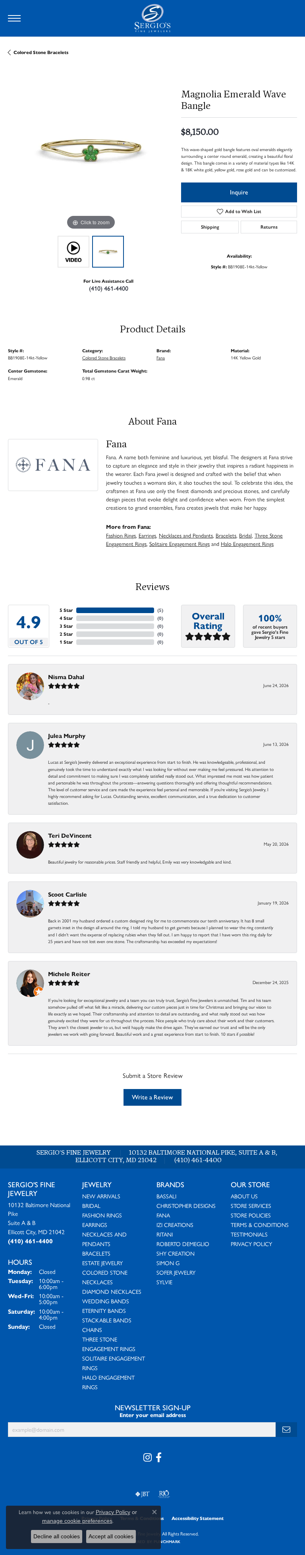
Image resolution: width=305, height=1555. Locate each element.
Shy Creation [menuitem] (175, 1253)
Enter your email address (153, 1415)
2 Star (66, 634)
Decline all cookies (56, 1536)
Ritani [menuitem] (164, 1234)
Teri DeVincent (70, 835)
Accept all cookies (111, 1536)
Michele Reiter (69, 974)
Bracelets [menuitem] (96, 1253)
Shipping (210, 227)
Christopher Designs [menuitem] (186, 1205)
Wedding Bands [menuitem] (105, 1301)
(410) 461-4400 (108, 288)
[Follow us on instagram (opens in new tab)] (147, 1457)
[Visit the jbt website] (142, 1494)
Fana (160, 357)
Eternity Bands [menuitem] (104, 1310)
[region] (90, 149)
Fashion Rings (121, 535)
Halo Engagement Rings (247, 543)
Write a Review (152, 1097)
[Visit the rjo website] (164, 1494)
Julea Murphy (66, 736)
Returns (269, 227)
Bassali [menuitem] (166, 1196)
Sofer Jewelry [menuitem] (175, 1272)
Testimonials (249, 1234)
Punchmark (167, 1541)
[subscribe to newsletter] (286, 1429)
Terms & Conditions (260, 1225)
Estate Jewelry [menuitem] (102, 1263)
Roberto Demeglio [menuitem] (182, 1244)
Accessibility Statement (198, 1518)
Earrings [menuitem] (94, 1225)
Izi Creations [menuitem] (174, 1225)
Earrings (147, 535)
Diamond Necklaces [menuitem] (111, 1291)
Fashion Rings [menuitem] (102, 1215)
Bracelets (226, 535)
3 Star (66, 626)
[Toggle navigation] (14, 18)
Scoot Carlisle (67, 894)
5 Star (66, 610)
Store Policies (251, 1215)
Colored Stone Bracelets (41, 52)
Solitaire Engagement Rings (179, 543)
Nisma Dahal (66, 677)
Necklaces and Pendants (186, 535)
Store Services (251, 1205)
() (160, 610)
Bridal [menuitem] (91, 1205)
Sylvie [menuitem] (164, 1282)
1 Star (66, 642)
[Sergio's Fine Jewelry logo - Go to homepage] (152, 18)
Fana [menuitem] (163, 1215)
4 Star (66, 618)
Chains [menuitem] (92, 1330)
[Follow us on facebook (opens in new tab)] (159, 1457)
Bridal (245, 535)
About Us (244, 1196)
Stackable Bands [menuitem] (106, 1320)
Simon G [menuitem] (168, 1263)
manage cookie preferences (77, 1521)
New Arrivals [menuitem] (101, 1196)
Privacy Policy (251, 1244)
